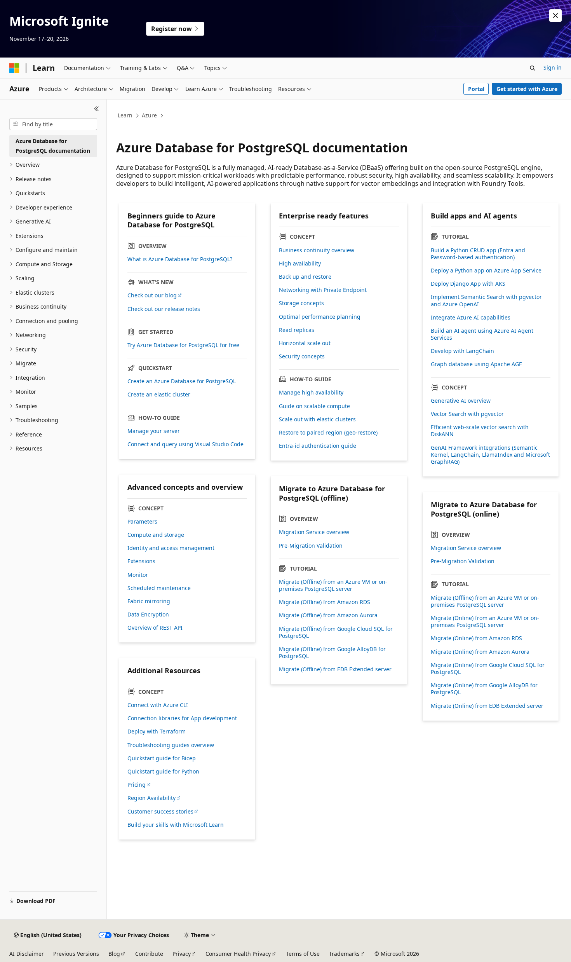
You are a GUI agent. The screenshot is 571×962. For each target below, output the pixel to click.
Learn (125, 115)
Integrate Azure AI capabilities (470, 317)
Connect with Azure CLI (157, 705)
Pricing (136, 784)
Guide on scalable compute (314, 406)
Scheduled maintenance (159, 588)
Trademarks (344, 953)
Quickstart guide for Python (163, 771)
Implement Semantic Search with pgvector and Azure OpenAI (486, 300)
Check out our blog (152, 295)
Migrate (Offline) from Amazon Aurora (328, 615)
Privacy (181, 953)
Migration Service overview (314, 532)
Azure (149, 115)
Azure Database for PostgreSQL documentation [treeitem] (53, 145)
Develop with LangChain (462, 350)
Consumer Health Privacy (238, 953)
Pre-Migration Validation (311, 545)
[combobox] (53, 124)
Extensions (141, 561)
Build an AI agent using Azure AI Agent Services (482, 334)
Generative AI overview (461, 400)
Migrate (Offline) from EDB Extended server (335, 669)
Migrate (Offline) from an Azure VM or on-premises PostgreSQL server (333, 585)
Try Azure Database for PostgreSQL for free (183, 345)
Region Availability (151, 797)
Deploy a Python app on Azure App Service (486, 270)
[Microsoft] (14, 68)
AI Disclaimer (26, 953)
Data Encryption (148, 614)
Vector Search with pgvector (467, 413)
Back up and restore (305, 276)
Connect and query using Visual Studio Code (185, 444)
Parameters (142, 521)
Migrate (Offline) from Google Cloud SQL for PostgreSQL (336, 632)
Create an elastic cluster (158, 394)
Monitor (137, 574)
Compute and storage (155, 534)
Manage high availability (311, 392)
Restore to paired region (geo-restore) (328, 432)
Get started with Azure (526, 89)
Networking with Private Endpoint (323, 289)
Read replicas (296, 329)
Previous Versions (76, 953)
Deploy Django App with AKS (468, 283)
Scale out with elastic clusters (317, 419)
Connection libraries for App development (182, 718)
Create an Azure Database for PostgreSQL (181, 381)
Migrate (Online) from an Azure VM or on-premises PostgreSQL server (485, 622)
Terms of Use (303, 953)
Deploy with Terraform (156, 731)
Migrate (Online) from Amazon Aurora (480, 651)
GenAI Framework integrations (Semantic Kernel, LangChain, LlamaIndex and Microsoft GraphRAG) (490, 454)
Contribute (149, 953)
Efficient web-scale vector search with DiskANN (480, 431)
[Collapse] (96, 109)
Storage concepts (301, 303)
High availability (300, 263)
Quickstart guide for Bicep (161, 758)
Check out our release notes (163, 309)
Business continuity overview (316, 250)
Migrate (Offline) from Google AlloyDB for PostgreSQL (332, 653)
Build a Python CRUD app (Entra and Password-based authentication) (478, 254)
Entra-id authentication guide (317, 445)
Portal (476, 89)
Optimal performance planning (319, 316)
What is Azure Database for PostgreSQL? (179, 259)
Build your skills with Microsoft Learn (175, 824)
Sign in (552, 67)
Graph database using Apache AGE (476, 364)
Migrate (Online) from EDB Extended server (487, 705)
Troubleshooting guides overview (170, 745)
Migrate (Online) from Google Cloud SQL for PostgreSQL (488, 669)
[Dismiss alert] (555, 15)
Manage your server (153, 431)
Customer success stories (160, 811)
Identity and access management (170, 548)
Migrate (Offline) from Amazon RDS (324, 602)
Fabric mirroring (148, 601)
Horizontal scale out (305, 343)
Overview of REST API (155, 627)
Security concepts (302, 356)
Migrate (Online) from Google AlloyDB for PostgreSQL (484, 689)
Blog (114, 953)
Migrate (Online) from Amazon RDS (476, 638)
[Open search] (532, 68)
